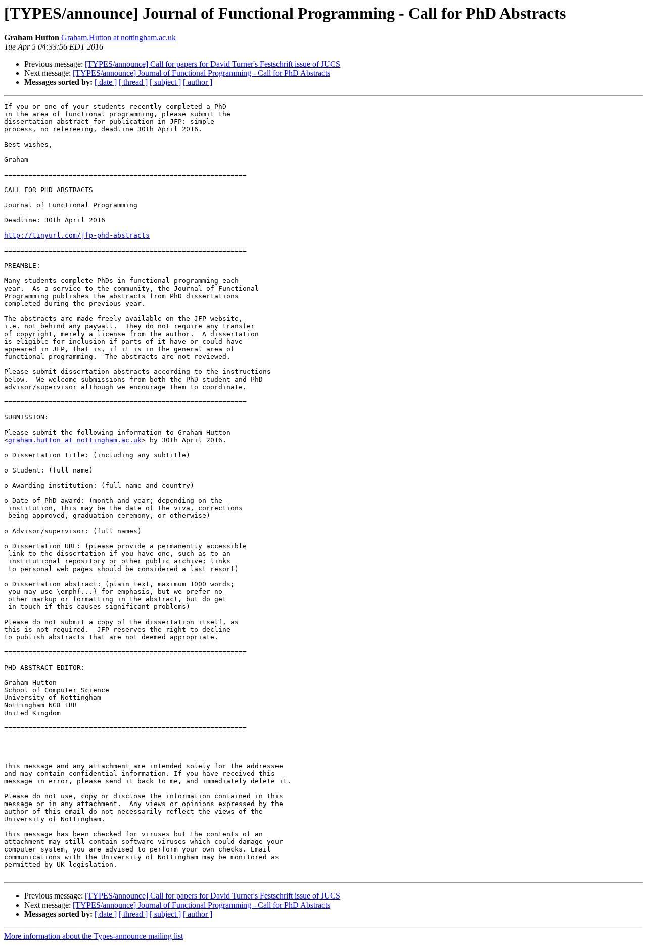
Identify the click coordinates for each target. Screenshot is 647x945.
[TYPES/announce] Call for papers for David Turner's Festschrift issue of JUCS (212, 64)
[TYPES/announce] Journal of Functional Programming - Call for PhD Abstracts (201, 73)
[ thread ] (133, 82)
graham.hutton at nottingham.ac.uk (75, 440)
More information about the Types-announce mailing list (93, 936)
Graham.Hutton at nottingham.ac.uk (118, 37)
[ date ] (106, 82)
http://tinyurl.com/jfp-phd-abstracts (77, 235)
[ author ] (197, 82)
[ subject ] (165, 82)
